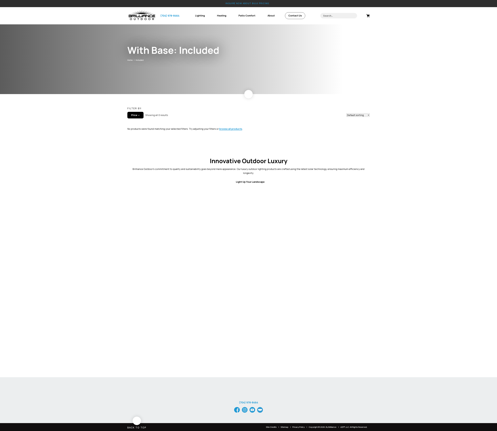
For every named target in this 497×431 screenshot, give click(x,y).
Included (140, 60)
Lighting (200, 15)
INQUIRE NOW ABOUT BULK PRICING (247, 3)
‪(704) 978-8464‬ (169, 15)
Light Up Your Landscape (250, 181)
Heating (221, 15)
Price (134, 115)
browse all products (230, 128)
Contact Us (295, 15)
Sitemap (284, 427)
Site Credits (271, 427)
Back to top (136, 427)
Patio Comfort (247, 15)
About (271, 15)
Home (130, 60)
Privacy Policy (298, 427)
